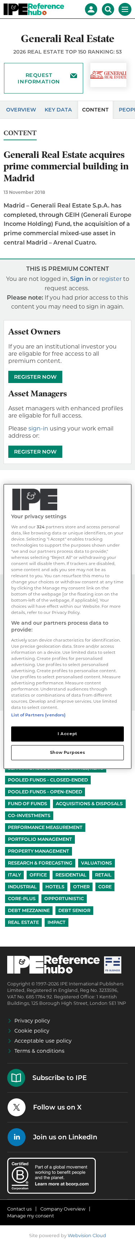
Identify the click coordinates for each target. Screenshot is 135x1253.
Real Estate (23, 922)
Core (105, 886)
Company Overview (62, 1209)
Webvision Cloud (87, 1235)
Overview (21, 109)
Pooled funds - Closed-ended (48, 780)
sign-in (38, 428)
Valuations (96, 863)
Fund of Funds (27, 803)
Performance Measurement (45, 827)
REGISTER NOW (35, 377)
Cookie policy (31, 1031)
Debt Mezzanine (29, 910)
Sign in (80, 278)
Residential (70, 875)
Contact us (19, 1209)
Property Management (38, 851)
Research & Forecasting (40, 863)
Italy (14, 875)
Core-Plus (22, 898)
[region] (67, 626)
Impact (57, 922)
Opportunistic (64, 898)
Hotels (54, 886)
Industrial (22, 886)
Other (81, 886)
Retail (103, 875)
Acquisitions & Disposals (89, 803)
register (110, 278)
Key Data (58, 109)
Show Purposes (67, 752)
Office (38, 875)
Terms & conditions (39, 1051)
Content (95, 109)
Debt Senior (74, 910)
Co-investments (29, 815)
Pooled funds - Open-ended (45, 791)
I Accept (67, 733)
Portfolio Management (40, 839)
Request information (39, 78)
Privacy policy (32, 1020)
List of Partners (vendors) (38, 714)
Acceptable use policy (43, 1041)
